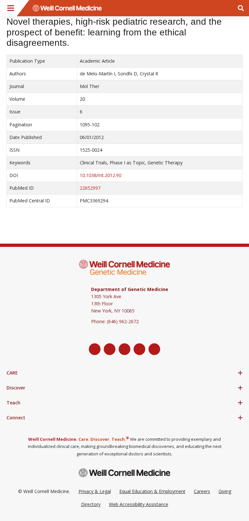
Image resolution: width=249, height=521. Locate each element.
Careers (202, 491)
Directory (91, 504)
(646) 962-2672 (123, 321)
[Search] (241, 8)
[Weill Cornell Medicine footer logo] (124, 472)
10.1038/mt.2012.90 (100, 175)
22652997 (90, 188)
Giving (225, 491)
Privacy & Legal (94, 491)
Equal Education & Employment (152, 491)
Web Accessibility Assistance (138, 504)
